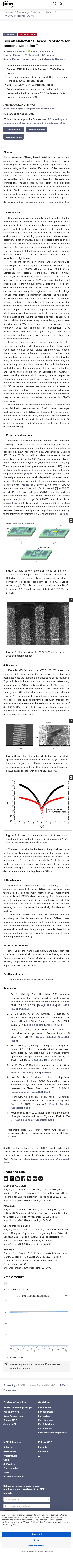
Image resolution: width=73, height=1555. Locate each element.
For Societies (45, 1428)
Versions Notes (14, 136)
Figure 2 (62, 513)
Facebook (43, 1451)
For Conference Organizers (52, 1432)
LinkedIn (42, 1447)
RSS (62, 1385)
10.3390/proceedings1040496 (19, 15)
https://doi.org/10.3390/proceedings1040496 (28, 108)
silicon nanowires (26, 202)
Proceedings (23, 12)
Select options (12, 1499)
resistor (42, 202)
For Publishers (46, 1424)
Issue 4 (49, 12)
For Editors (44, 1415)
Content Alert (10, 1390)
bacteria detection (59, 202)
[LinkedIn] (17, 1179)
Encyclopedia (10, 1468)
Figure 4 (8, 696)
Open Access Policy (13, 1415)
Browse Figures (37, 129)
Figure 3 (46, 685)
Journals (9, 12)
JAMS (6, 1472)
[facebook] (23, 1179)
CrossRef (63, 1005)
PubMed (24, 1009)
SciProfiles (9, 1464)
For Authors (44, 1407)
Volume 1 (37, 12)
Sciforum (8, 1447)
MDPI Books (9, 1451)
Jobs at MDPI (10, 1424)
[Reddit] (35, 1179)
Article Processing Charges (17, 1407)
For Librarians (45, 1420)
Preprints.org (10, 1455)
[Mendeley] (40, 1179)
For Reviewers (45, 1411)
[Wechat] (29, 1179)
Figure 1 (29, 473)
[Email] (6, 1179)
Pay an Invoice (11, 1411)
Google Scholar (47, 1005)
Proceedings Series (13, 1476)
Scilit (14, 1009)
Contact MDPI (10, 1420)
